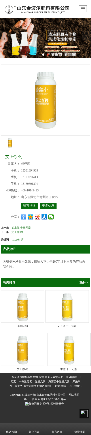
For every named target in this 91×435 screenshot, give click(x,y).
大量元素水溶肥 (54, 377)
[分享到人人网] (44, 216)
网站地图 (73, 394)
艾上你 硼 (17, 232)
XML (26, 399)
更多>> (84, 282)
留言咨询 (29, 205)
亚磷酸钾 (71, 377)
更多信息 (48, 205)
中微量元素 (25, 381)
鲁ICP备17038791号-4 (53, 399)
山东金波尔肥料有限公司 (51, 394)
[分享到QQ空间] (30, 216)
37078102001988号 (46, 403)
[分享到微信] (51, 216)
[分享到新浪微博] (37, 216)
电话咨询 (11, 431)
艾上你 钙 (17, 239)
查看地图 (79, 431)
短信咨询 (34, 431)
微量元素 (40, 381)
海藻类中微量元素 (59, 381)
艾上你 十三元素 (21, 227)
